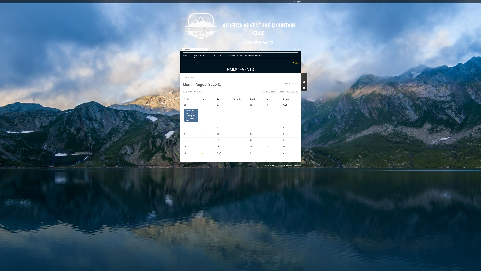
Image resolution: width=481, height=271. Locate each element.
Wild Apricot (279, 165)
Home (185, 77)
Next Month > (292, 91)
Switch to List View (290, 83)
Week (185, 91)
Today (281, 91)
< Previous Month (269, 91)
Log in (298, 2)
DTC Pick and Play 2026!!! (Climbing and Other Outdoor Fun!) (190, 116)
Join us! (296, 49)
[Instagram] (304, 88)
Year (201, 91)
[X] (304, 82)
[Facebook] (304, 76)
